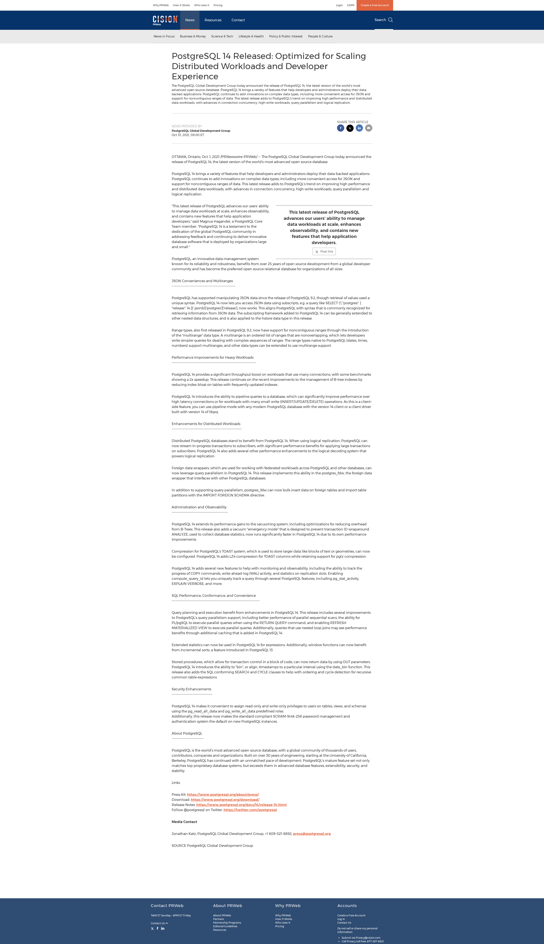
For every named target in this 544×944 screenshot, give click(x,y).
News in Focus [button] (164, 36)
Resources (213, 20)
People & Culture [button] (320, 36)
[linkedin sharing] (359, 128)
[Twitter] (153, 928)
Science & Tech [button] (222, 36)
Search (380, 20)
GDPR (350, 5)
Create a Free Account (375, 5)
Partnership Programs (227, 922)
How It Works (181, 5)
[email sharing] (368, 128)
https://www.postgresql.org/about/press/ (223, 795)
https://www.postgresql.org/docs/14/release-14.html (241, 805)
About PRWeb (222, 915)
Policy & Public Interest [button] (286, 36)
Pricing (218, 5)
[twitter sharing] (350, 129)
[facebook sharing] (340, 128)
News (189, 20)
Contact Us (158, 923)
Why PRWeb (161, 5)
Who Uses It (201, 5)
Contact (238, 20)
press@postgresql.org (312, 834)
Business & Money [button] (193, 36)
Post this (326, 251)
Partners (218, 919)
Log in (341, 919)
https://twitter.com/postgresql (250, 810)
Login (339, 5)
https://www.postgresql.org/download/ (225, 800)
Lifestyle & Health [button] (251, 36)
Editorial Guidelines (225, 926)
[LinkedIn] (163, 928)
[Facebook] (157, 928)
